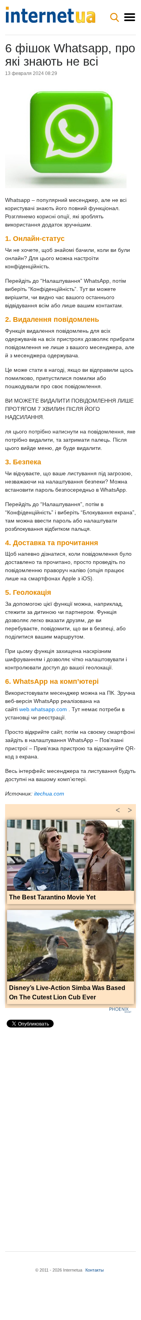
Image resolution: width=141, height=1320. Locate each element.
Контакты (94, 1270)
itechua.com (49, 793)
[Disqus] (70, 1133)
